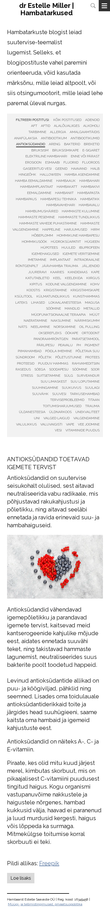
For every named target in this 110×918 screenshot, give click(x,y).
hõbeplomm (42, 235)
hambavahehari (60, 205)
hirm (95, 229)
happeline (51, 229)
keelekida (74, 278)
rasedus (23, 369)
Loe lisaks (20, 878)
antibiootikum (54, 138)
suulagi (92, 388)
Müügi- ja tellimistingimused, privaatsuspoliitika (45, 904)
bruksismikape (65, 150)
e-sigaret (91, 150)
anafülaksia (25, 138)
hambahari (89, 181)
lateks (21, 302)
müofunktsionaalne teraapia (58, 315)
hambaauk (66, 181)
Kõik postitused (67, 120)
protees (92, 357)
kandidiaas (77, 272)
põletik (45, 357)
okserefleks (50, 333)
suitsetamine (48, 376)
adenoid (92, 120)
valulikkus (26, 424)
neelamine (40, 327)
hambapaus (26, 199)
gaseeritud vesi (37, 169)
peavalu (65, 345)
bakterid (72, 144)
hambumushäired (41, 211)
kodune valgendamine (66, 284)
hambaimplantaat (36, 187)
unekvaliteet (87, 412)
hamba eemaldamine (33, 181)
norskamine (65, 327)
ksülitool (24, 296)
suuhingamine (45, 388)
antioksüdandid (30, 144)
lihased (38, 302)
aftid (45, 126)
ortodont (91, 333)
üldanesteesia (32, 412)
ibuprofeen (89, 248)
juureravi (37, 272)
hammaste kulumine (81, 211)
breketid (92, 144)
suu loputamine (85, 381)
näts (22, 327)
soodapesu (59, 369)
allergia (58, 132)
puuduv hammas (53, 363)
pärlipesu (45, 345)
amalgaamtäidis (85, 132)
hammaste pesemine (36, 217)
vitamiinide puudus (82, 430)
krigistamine (55, 290)
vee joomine (89, 424)
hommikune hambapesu (78, 235)
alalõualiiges (67, 126)
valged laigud (56, 418)
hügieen (92, 242)
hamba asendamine (82, 174)
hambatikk (90, 199)
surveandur (88, 376)
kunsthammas (86, 296)
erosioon (33, 162)
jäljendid (91, 266)
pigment (92, 345)
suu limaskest (54, 381)
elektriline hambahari (46, 156)
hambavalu (89, 205)
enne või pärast (85, 156)
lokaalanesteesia (65, 302)
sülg (68, 376)
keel (57, 278)
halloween (50, 174)
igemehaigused (45, 254)
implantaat (60, 260)
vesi (58, 430)
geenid (61, 169)
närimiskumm (87, 321)
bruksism (40, 150)
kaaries (57, 272)
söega (39, 369)
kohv (95, 284)
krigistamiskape (85, 290)
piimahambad (29, 351)
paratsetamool (86, 339)
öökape (71, 333)
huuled (68, 248)
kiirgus (93, 278)
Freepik (49, 863)
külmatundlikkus (52, 296)
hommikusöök (34, 242)
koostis (33, 290)
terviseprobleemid (67, 400)
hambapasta (88, 193)
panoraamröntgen (51, 339)
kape (95, 272)
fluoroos (91, 162)
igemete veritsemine (81, 254)
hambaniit (64, 193)
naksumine (61, 321)
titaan (94, 400)
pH (78, 345)
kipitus (36, 284)
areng (54, 144)
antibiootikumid (85, 138)
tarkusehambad (85, 394)
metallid (91, 308)
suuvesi (59, 394)
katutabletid (37, 278)
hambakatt (67, 187)
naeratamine (35, 321)
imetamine (37, 260)
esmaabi (52, 162)
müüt (94, 315)
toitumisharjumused (62, 406)
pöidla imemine (58, 351)
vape (70, 424)
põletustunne (68, 357)
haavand (79, 169)
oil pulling (89, 327)
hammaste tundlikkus (79, 217)
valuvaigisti (51, 424)
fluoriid (70, 162)
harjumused (75, 229)
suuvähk (40, 394)
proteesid (25, 363)
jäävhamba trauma (60, 266)
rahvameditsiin (86, 363)
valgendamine (86, 418)
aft (34, 126)
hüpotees (49, 248)
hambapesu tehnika (58, 199)
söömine (79, 369)
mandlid (72, 308)
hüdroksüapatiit (66, 242)
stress (27, 376)
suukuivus (71, 388)
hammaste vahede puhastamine (48, 223)
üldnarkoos (60, 412)
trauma (92, 406)
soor (95, 369)
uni (37, 418)
